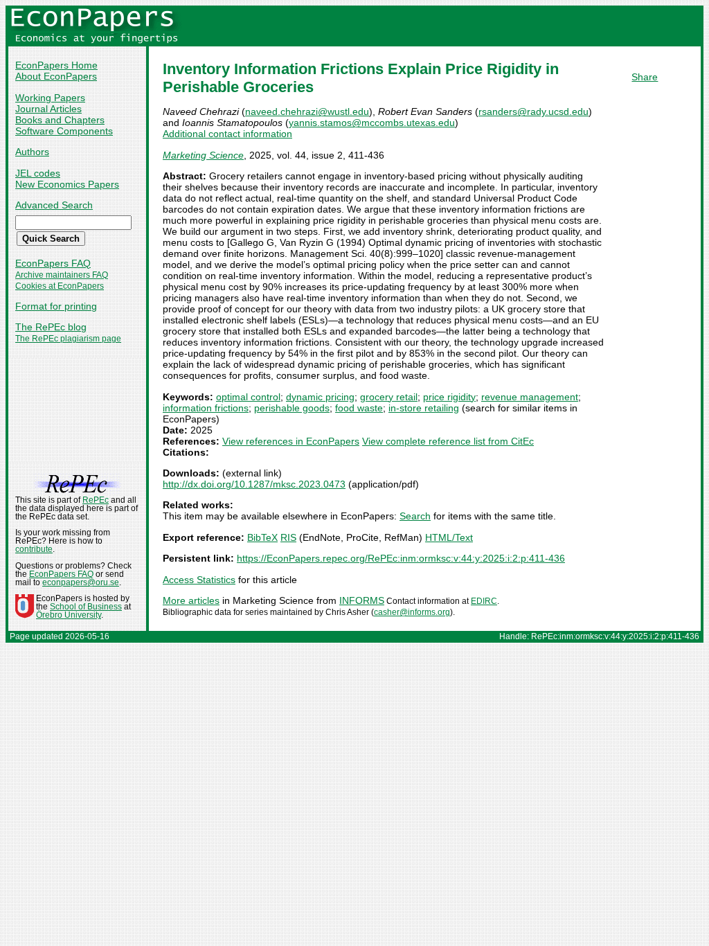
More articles (191, 600)
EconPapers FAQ (53, 263)
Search (415, 515)
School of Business (86, 607)
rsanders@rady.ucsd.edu (533, 111)
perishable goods (292, 407)
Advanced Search (54, 205)
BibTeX (262, 537)
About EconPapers (56, 76)
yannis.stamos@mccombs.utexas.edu (372, 122)
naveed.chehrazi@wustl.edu (307, 111)
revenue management (529, 396)
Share (644, 76)
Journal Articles (48, 108)
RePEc (95, 500)
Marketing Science (203, 155)
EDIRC (484, 601)
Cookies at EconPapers (59, 286)
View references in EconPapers (290, 441)
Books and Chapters (60, 119)
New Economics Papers (67, 184)
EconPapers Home (56, 65)
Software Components (64, 130)
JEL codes (37, 173)
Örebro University (68, 615)
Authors (32, 151)
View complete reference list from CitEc (448, 441)
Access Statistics (199, 579)
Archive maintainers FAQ (61, 275)
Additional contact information (227, 133)
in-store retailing (423, 407)
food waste (359, 407)
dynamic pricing (320, 396)
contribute (34, 549)
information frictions (206, 407)
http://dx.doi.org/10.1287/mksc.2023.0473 (254, 484)
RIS (288, 537)
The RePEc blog (51, 326)
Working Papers (50, 97)
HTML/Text (449, 537)
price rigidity (449, 396)
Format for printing (56, 306)
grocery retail (389, 396)
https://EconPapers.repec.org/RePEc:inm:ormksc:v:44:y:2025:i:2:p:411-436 (401, 558)
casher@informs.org (412, 612)
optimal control (248, 396)
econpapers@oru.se (80, 582)
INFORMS (361, 600)
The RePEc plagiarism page (68, 338)
